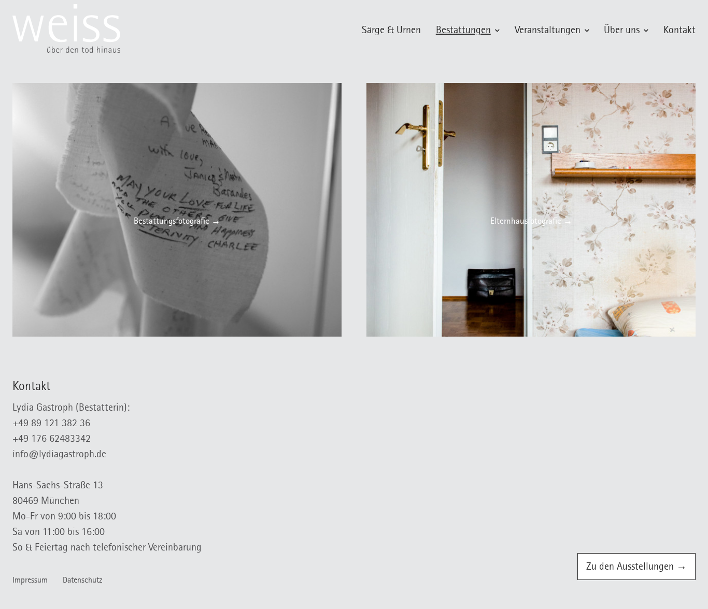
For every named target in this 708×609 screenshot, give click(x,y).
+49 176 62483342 (51, 439)
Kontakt (679, 31)
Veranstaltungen (547, 31)
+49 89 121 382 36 (51, 424)
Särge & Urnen (391, 31)
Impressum (30, 581)
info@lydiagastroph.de (59, 455)
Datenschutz (83, 581)
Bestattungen (463, 31)
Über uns (622, 31)
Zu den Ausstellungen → (636, 567)
